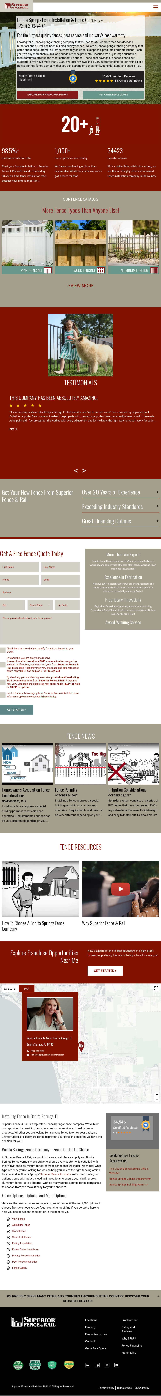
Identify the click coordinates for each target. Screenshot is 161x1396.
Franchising (129, 1352)
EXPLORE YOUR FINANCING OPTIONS (47, 94)
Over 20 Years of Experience (111, 492)
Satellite (9, 988)
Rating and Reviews (128, 1329)
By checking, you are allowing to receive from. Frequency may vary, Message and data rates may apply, (43, 682)
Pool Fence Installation (24, 1261)
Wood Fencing (84, 270)
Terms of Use (124, 1387)
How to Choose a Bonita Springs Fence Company (33, 925)
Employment (130, 1320)
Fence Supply (19, 1267)
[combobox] (40, 605)
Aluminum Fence (21, 1224)
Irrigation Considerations (127, 789)
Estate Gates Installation (25, 1249)
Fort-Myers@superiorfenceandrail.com (47, 1054)
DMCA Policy (141, 1387)
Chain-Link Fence (21, 1237)
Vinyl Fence (18, 1218)
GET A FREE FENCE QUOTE (113, 94)
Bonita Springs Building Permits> (128, 1185)
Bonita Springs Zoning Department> (130, 1179)
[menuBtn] (156, 7)
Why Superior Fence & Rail (103, 922)
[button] (81, 1046)
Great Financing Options (106, 521)
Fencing (90, 1327)
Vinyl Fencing (31, 270)
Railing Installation (22, 1243)
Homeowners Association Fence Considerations (26, 792)
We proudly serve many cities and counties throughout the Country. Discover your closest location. (83, 1298)
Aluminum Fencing (134, 270)
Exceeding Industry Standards (112, 507)
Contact (90, 1341)
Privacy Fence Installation (26, 1255)
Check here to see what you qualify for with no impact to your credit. (40, 650)
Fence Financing (132, 1345)
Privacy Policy (48, 696)
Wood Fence (19, 1231)
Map (26, 988)
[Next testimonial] (84, 470)
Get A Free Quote (95, 1348)
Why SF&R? (129, 1338)
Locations (91, 1320)
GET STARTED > (16, 709)
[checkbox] (3, 650)
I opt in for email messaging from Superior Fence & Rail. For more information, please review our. (43, 695)
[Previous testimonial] (76, 470)
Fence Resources (96, 1334)
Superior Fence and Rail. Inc (26, 1386)
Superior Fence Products (55, 1174)
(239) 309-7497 (31, 25)
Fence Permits (66, 789)
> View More (80, 285)
